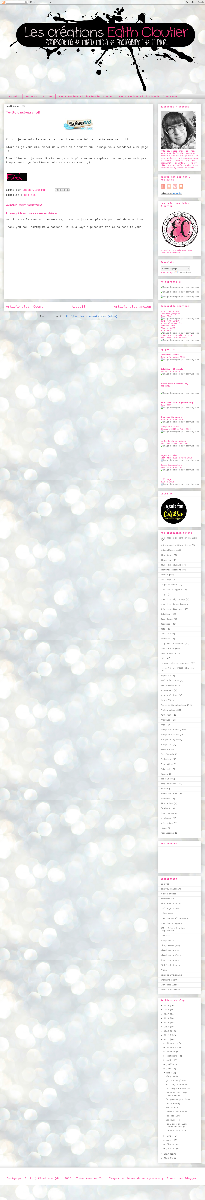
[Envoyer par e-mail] (56, 189)
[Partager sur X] (62, 189)
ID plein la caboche (172, 643)
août (169, 1060)
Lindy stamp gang (170, 945)
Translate (185, 272)
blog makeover (168, 784)
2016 (167, 1018)
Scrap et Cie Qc (170, 734)
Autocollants (168, 550)
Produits (165, 720)
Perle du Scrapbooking (173, 705)
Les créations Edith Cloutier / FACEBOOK (148, 96)
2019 (167, 1005)
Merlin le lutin (170, 680)
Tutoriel (165, 769)
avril (170, 1136)
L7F (162, 658)
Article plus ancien (132, 307)
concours (165, 798)
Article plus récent (24, 307)
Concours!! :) (173, 1120)
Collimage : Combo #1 (178, 1089)
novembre (171, 1047)
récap (164, 828)
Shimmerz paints (170, 980)
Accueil (13, 96)
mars (169, 1140)
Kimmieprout (167, 653)
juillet (171, 1064)
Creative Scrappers (171, 589)
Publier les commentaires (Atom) (91, 316)
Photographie (168, 710)
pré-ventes (167, 823)
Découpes (165, 624)
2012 (167, 1035)
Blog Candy (167, 555)
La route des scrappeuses (175, 663)
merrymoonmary (153, 1178)
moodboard (166, 818)
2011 (167, 1039)
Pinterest (166, 715)
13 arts (165, 884)
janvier (171, 1148)
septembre (172, 1056)
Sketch (164, 749)
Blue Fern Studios (171, 565)
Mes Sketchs (167, 685)
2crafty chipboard (171, 889)
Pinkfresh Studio (170, 965)
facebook (165, 808)
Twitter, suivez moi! (178, 1085)
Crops (164, 594)
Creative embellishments (174, 918)
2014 (167, 1027)
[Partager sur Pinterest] (68, 189)
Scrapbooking (168, 739)
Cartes (164, 575)
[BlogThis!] (59, 189)
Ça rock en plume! (176, 1080)
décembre (171, 1043)
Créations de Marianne (173, 604)
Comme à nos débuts (176, 1111)
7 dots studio (168, 894)
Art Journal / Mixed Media (176, 545)
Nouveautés (167, 690)
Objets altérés (169, 695)
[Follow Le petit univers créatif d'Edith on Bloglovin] (171, 194)
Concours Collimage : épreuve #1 (178, 1094)
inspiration (167, 813)
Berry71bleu (167, 899)
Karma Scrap (167, 648)
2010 (167, 1154)
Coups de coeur (169, 585)
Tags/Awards (167, 754)
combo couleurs (169, 794)
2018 (167, 1010)
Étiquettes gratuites (178, 1099)
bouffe (164, 789)
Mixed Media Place (171, 955)
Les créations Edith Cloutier (177, 668)
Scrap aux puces (170, 729)
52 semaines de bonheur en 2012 (179, 538)
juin (169, 1068)
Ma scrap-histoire (39, 96)
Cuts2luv (165, 614)
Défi (163, 629)
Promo (164, 725)
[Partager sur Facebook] (65, 189)
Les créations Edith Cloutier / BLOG (85, 96)
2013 (167, 1031)
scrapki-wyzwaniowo (171, 975)
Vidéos (164, 774)
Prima (164, 970)
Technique (166, 759)
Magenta (165, 676)
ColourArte (167, 913)
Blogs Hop (166, 560)
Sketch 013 (172, 1107)
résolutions (167, 833)
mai (168, 1073)
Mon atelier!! (173, 1116)
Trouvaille (167, 764)
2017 (167, 1014)
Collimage (166, 580)
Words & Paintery (170, 990)
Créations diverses (171, 609)
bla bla (30, 195)
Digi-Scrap (167, 619)
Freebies (165, 638)
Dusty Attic (167, 940)
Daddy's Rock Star (176, 1130)
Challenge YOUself (171, 908)
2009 (167, 1158)
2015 (167, 1022)
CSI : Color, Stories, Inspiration (173, 929)
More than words (170, 960)
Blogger (191, 1178)
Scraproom (166, 744)
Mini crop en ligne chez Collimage (176, 1125)
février (171, 1144)
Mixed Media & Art (171, 950)
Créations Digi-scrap (173, 599)
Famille (165, 634)
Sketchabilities (170, 985)
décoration (167, 803)
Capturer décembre (171, 570)
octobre (171, 1052)
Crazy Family (173, 1103)
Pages (164, 700)
